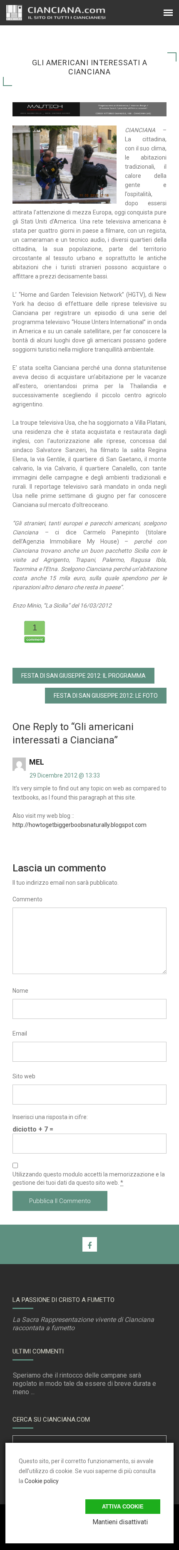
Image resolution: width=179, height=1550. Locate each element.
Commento (27, 899)
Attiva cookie (123, 1506)
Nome (20, 990)
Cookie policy (42, 1481)
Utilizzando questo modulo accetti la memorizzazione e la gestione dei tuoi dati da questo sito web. (88, 1178)
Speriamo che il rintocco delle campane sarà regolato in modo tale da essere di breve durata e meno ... (84, 1383)
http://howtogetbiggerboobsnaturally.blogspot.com (79, 825)
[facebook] (89, 1244)
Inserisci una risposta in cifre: (50, 1117)
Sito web (23, 1076)
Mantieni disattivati (120, 1522)
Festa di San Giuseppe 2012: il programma (83, 675)
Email (19, 1033)
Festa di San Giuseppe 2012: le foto (106, 695)
